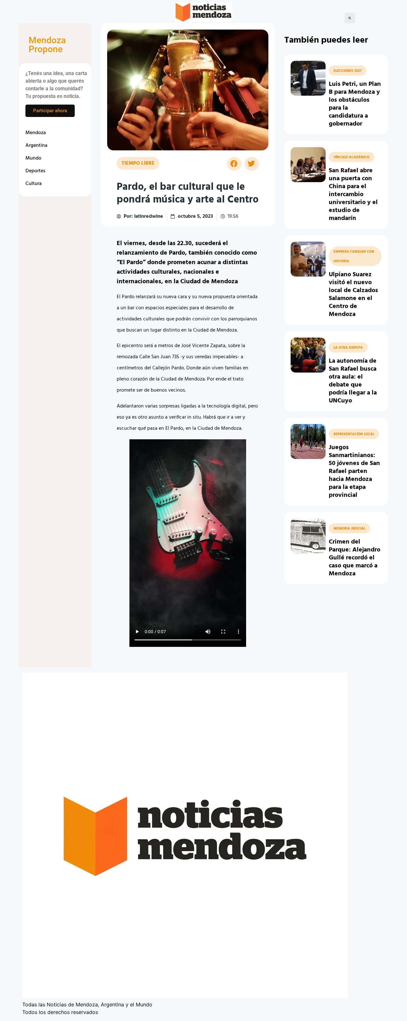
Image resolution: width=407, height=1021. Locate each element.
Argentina (36, 145)
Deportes (35, 171)
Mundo (33, 158)
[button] (350, 18)
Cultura (33, 184)
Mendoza (35, 133)
